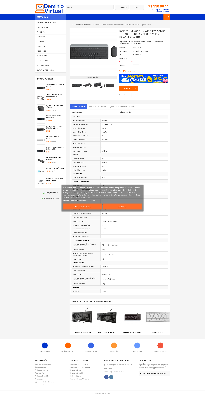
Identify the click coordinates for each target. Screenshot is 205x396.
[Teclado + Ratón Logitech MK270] (41, 91)
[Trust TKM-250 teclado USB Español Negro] (82, 305)
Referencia (122, 47)
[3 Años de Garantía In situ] (41, 175)
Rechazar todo (82, 206)
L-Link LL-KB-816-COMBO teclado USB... (55, 148)
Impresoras (41, 46)
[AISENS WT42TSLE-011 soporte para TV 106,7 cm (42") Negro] (41, 102)
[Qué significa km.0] (50, 193)
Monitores (41, 37)
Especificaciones (97, 107)
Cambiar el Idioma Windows (79, 379)
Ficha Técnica (78, 107)
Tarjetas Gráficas (75, 370)
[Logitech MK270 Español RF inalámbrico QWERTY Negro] (41, 133)
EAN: (120, 55)
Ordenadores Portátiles (46, 22)
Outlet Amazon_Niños (45, 70)
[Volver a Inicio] (70, 25)
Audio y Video (42, 56)
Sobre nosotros (40, 367)
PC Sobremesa (42, 27)
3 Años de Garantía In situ (55, 168)
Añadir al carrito (129, 88)
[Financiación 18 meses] (50, 198)
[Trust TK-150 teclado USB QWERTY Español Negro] (107, 305)
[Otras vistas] (71, 85)
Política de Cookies (41, 370)
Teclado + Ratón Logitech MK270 (55, 85)
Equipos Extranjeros (76, 376)
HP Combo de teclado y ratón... (54, 137)
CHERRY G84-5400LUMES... (132, 332)
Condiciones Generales (43, 364)
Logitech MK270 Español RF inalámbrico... (54, 127)
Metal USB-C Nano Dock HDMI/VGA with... (54, 179)
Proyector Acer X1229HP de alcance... (54, 116)
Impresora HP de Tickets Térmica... (54, 106)
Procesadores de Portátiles (79, 364)
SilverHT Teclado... (157, 332)
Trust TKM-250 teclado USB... (82, 332)
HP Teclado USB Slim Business (53, 158)
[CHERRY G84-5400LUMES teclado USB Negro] (132, 305)
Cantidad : (122, 65)
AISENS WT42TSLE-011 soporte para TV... (54, 96)
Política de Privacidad (42, 376)
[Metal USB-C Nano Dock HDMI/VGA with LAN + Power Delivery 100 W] (41, 185)
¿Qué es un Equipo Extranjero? (45, 382)
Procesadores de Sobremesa (80, 367)
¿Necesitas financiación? (122, 107)
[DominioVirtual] (49, 12)
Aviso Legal (39, 379)
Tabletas (40, 41)
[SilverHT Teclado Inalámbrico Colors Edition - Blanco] (157, 305)
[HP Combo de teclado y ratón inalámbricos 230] (41, 143)
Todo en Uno (42, 32)
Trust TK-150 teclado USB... (107, 332)
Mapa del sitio (40, 385)
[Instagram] (111, 377)
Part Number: (123, 51)
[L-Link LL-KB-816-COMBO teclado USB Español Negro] (41, 154)
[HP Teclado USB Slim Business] (41, 164)
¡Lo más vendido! (45, 79)
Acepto (122, 206)
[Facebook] (106, 377)
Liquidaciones (42, 60)
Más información (70, 200)
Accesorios (41, 51)
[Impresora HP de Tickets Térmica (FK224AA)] (41, 112)
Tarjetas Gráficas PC (76, 373)
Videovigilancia (43, 65)
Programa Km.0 (40, 373)
